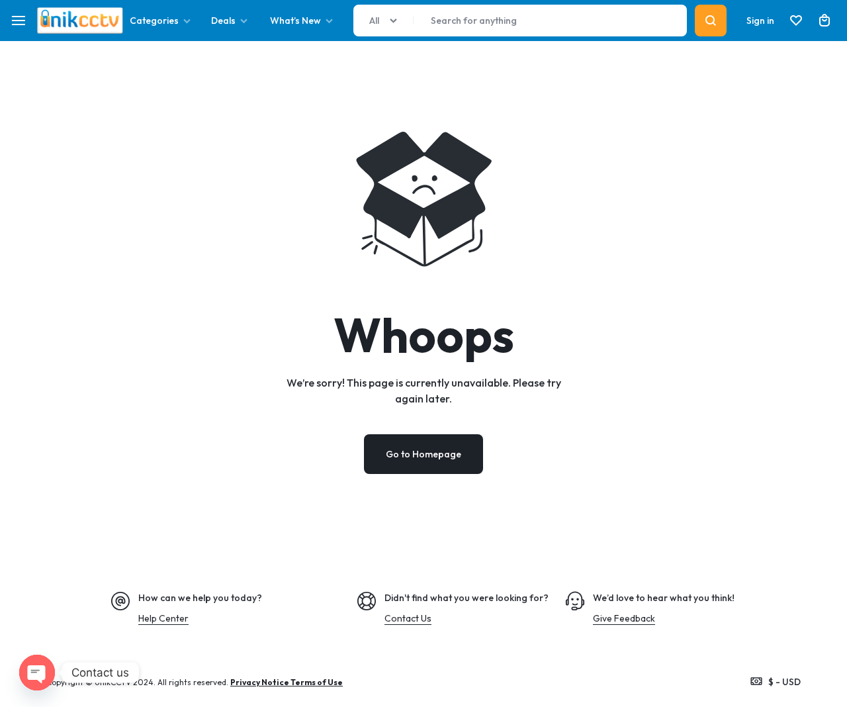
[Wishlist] (796, 20)
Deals (223, 20)
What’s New (295, 20)
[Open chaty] (37, 672)
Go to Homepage (423, 454)
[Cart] (824, 20)
